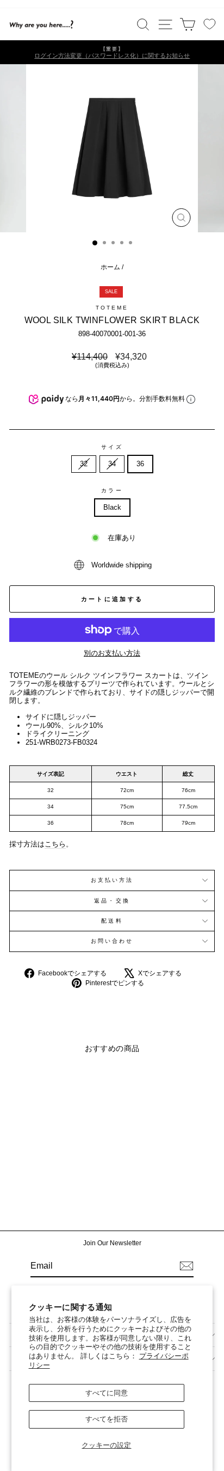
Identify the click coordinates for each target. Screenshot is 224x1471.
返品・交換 (111, 901)
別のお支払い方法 (112, 653)
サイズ (111, 447)
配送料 (111, 921)
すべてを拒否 (106, 1419)
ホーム (110, 267)
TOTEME (112, 308)
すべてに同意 (106, 1393)
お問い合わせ (112, 941)
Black (112, 507)
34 (112, 464)
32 (84, 464)
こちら (55, 844)
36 (140, 464)
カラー (111, 490)
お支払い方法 (112, 880)
